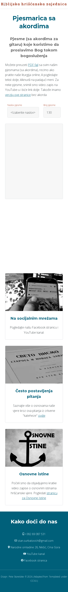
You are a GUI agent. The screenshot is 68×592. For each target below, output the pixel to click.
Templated (54, 576)
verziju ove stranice (18, 95)
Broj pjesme (49, 105)
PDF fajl (33, 65)
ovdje (41, 416)
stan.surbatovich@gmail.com (35, 540)
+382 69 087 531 (35, 534)
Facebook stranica (35, 560)
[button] (6, 4)
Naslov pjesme (14, 105)
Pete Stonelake (16, 576)
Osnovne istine (34, 474)
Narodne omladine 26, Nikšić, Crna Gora (35, 547)
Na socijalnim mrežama (34, 318)
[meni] (6, 4)
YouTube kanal (35, 554)
